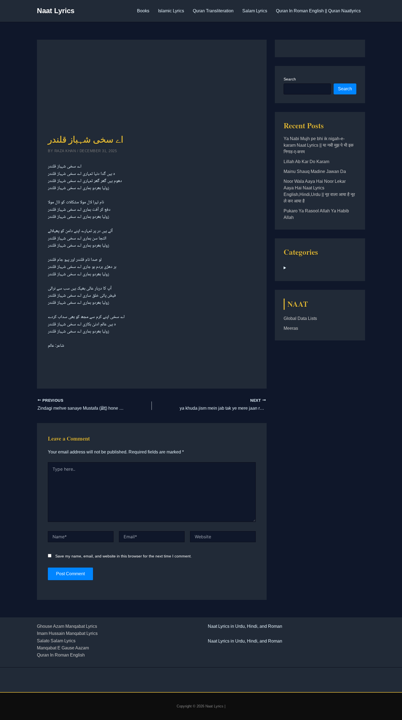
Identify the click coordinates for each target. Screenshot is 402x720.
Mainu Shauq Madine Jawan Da (315, 171)
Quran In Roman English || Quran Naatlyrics (318, 10)
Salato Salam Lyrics (56, 640)
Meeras (291, 328)
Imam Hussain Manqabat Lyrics (67, 633)
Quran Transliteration (213, 10)
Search (290, 79)
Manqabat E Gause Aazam (63, 648)
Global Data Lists (300, 318)
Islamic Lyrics (171, 10)
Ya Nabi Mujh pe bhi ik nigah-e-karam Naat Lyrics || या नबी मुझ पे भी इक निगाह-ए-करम (319, 145)
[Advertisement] (152, 91)
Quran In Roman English (61, 655)
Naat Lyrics (55, 11)
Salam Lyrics (254, 10)
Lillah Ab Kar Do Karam (306, 161)
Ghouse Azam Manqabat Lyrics (67, 626)
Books (143, 10)
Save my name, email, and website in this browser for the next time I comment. (123, 556)
